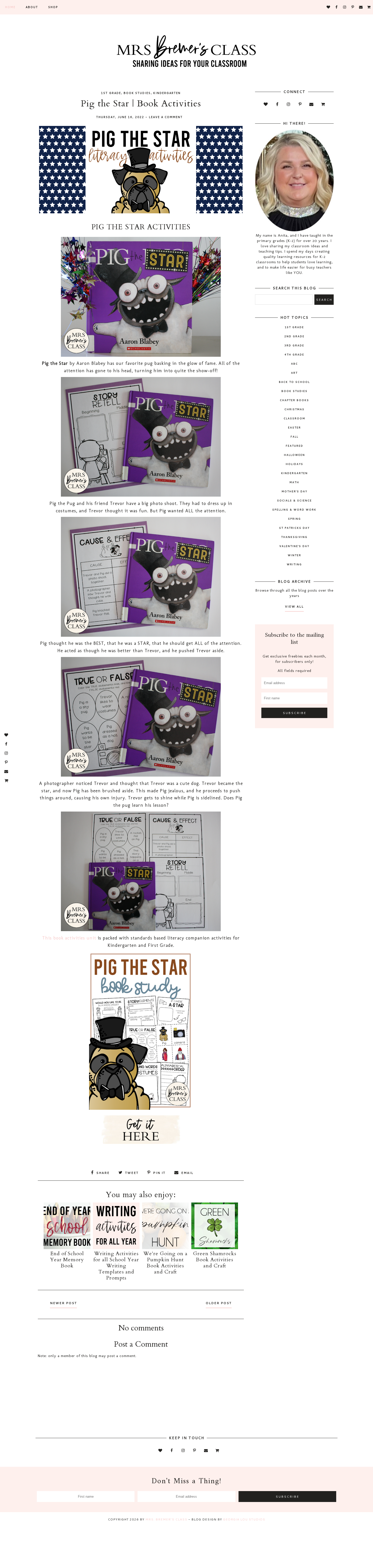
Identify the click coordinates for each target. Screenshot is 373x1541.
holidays (294, 464)
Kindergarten (167, 93)
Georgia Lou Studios (244, 1519)
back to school (294, 382)
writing (294, 564)
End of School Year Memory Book (67, 1259)
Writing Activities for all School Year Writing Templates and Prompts (116, 1265)
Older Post (219, 1303)
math (294, 482)
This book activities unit (69, 938)
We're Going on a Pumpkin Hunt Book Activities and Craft (165, 1262)
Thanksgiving (294, 537)
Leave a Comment (166, 117)
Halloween (294, 455)
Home (10, 7)
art (294, 372)
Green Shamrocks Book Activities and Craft (214, 1259)
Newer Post (63, 1303)
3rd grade (294, 345)
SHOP (53, 7)
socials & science (294, 500)
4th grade (294, 354)
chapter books (294, 400)
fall (294, 436)
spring (294, 518)
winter (294, 555)
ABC (294, 363)
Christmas (294, 409)
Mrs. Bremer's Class (166, 1519)
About (32, 7)
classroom (294, 418)
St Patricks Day (294, 528)
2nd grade (294, 336)
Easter (294, 427)
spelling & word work (294, 509)
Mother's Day (294, 491)
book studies (137, 93)
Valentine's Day (294, 546)
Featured (294, 445)
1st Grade (111, 93)
